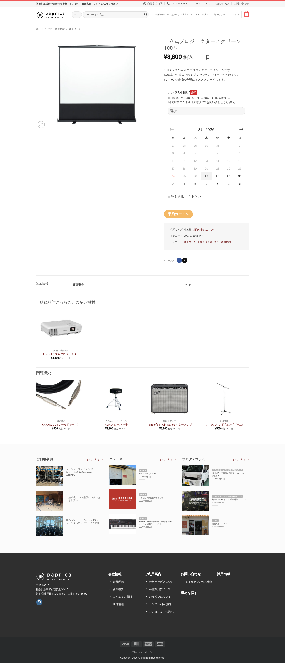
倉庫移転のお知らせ (147, 473)
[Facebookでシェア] (179, 260)
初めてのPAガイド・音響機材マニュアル (229, 499)
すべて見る (93, 459)
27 (206, 176)
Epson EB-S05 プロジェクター (61, 354)
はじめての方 (200, 14)
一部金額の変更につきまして (151, 498)
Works (194, 3)
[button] (234, 14)
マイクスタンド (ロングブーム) (224, 424)
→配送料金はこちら (202, 229)
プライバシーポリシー (142, 652)
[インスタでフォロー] (39, 602)
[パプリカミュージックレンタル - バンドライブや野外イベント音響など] (50, 14)
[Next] (249, 408)
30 (239, 176)
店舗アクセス (222, 3)
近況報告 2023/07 (219, 523)
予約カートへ (178, 214)
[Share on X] (184, 260)
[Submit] (145, 14)
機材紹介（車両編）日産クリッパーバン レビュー (229, 474)
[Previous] (36, 408)
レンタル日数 (179, 92)
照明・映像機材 (56, 29)
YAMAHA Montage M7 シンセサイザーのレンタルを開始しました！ (156, 522)
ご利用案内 (217, 14)
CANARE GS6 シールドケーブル (61, 424)
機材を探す (160, 14)
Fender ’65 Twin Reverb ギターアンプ (170, 424)
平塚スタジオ (204, 242)
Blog (208, 3)
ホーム (40, 29)
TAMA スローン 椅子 (115, 424)
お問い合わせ (241, 3)
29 (228, 176)
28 (217, 176)
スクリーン (75, 29)
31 (173, 183)
